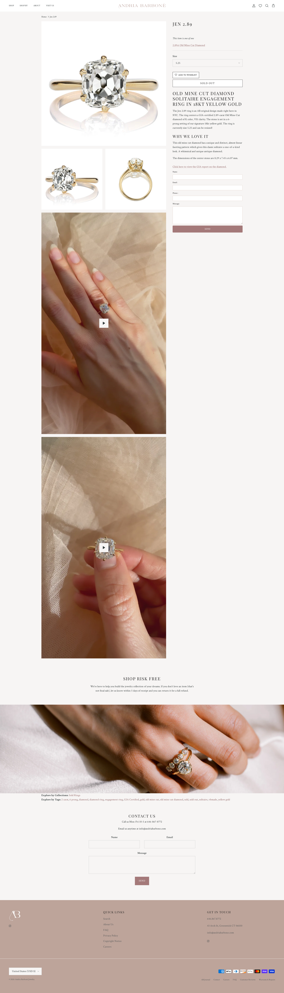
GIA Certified (131, 799)
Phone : (175, 193)
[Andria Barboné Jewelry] (142, 6)
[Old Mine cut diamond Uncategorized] (103, 547)
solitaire (203, 799)
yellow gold (224, 799)
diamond (83, 799)
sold (186, 799)
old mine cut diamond (171, 799)
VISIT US (50, 5)
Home (44, 16)
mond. (223, 166)
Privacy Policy (110, 935)
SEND (207, 229)
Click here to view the (185, 166)
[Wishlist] (260, 6)
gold (142, 799)
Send (142, 880)
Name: (175, 172)
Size (175, 56)
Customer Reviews (247, 979)
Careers (107, 946)
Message (142, 853)
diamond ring (96, 799)
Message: (176, 204)
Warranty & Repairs (267, 979)
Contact (216, 979)
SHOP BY (24, 5)
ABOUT (36, 5)
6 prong (74, 799)
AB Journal (205, 979)
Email (170, 837)
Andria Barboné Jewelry (24, 979)
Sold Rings (74, 795)
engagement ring (114, 799)
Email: (175, 182)
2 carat (64, 799)
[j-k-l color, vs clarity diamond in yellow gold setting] (103, 323)
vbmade (213, 799)
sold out (194, 799)
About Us (108, 924)
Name (114, 837)
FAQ (105, 930)
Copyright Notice (112, 941)
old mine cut (152, 799)
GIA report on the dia (208, 166)
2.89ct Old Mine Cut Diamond (189, 45)
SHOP (11, 5)
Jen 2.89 (53, 16)
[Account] (253, 6)
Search (106, 918)
